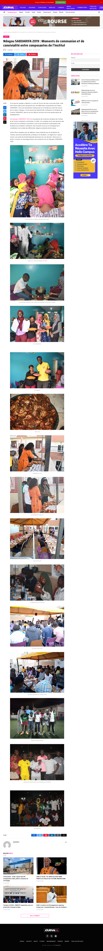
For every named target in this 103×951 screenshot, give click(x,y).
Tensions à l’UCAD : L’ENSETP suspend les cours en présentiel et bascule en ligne (18, 906)
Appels (21, 12)
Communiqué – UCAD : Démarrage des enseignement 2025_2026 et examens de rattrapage (15, 879)
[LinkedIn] (4, 114)
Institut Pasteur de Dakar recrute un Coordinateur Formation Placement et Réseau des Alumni (90, 82)
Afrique (55, 12)
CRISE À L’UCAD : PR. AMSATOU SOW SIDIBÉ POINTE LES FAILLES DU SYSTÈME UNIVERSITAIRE (51, 878)
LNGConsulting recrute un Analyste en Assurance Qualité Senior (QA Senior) (89, 92)
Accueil (23, 7)
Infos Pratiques (71, 7)
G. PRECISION (57, 945)
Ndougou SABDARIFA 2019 (20, 119)
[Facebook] (4, 107)
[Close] (101, 2)
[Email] (4, 122)
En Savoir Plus (60, 2)
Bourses (32, 7)
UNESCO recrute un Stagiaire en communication (89, 102)
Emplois (52, 7)
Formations (82, 7)
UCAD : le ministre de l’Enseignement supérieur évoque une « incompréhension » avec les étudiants (51, 906)
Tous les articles (93, 7)
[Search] (99, 12)
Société (27, 12)
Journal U (10, 50)
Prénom (73, 57)
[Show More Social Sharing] (39, 54)
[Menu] (4, 12)
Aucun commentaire (27, 50)
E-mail (72, 63)
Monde (61, 12)
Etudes (39, 12)
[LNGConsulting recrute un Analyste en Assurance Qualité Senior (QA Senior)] (75, 92)
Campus (61, 7)
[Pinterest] (4, 118)
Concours (42, 7)
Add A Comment (35, 915)
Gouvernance (47, 12)
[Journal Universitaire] (9, 7)
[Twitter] (4, 111)
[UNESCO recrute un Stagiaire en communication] (75, 103)
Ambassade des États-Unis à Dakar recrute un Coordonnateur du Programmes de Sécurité (89, 111)
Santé (33, 12)
